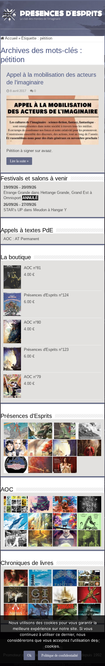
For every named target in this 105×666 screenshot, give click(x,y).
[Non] (98, 641)
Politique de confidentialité (59, 655)
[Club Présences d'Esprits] (52, 14)
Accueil (11, 38)
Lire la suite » (19, 161)
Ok (29, 655)
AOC (8, 239)
